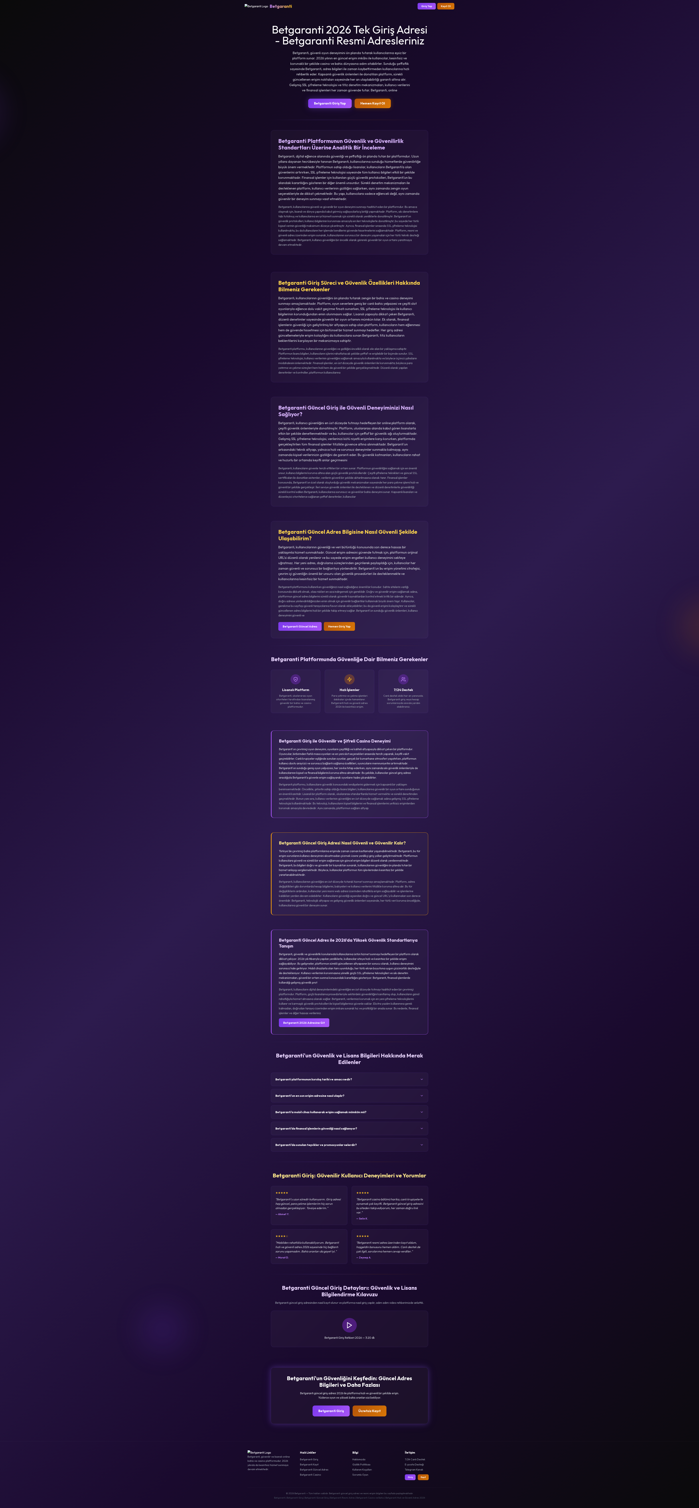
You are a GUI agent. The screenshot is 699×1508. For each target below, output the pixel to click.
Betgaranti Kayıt (309, 1464)
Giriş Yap (426, 6)
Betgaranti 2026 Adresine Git (304, 1023)
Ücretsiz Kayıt (369, 1411)
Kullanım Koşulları (362, 1469)
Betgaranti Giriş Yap (330, 103)
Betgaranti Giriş (331, 1411)
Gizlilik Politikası (361, 1464)
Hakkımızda (358, 1459)
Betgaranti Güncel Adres (300, 626)
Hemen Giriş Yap (339, 626)
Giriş (410, 1477)
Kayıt (423, 1477)
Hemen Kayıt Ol (372, 103)
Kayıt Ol (446, 6)
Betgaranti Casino (310, 1474)
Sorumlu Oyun (360, 1474)
